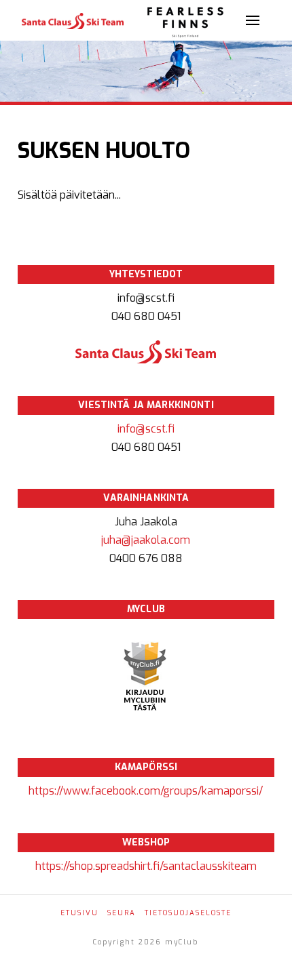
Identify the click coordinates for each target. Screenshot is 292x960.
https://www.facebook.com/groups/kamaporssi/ (146, 791)
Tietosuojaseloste (188, 912)
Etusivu (79, 912)
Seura (121, 912)
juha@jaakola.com (145, 540)
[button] (252, 20)
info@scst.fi (146, 429)
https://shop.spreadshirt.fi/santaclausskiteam (146, 866)
